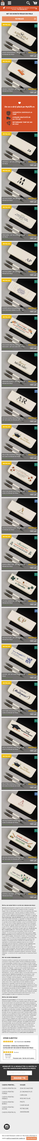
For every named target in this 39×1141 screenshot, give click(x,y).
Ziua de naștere (26, 1088)
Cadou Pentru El (9, 1112)
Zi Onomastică (26, 1092)
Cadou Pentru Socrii (8, 1108)
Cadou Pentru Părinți (8, 1097)
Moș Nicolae (25, 1098)
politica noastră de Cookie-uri (15, 1138)
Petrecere (24, 1108)
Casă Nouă (24, 1105)
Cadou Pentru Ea (9, 1088)
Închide (36, 8)
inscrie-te (19, 1078)
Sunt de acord (31, 1138)
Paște (22, 1102)
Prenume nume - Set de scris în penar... (24, 1058)
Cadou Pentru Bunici (8, 1103)
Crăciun (23, 1095)
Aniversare (24, 1112)
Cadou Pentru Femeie (8, 1092)
